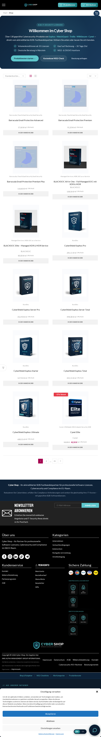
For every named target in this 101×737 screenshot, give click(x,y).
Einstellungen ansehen (50, 728)
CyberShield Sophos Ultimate (26, 432)
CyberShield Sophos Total (75, 371)
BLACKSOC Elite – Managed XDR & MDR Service (26, 245)
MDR (75, 176)
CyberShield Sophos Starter (26, 371)
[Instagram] (10, 556)
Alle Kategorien (59, 676)
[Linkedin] (15, 556)
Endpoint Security (81, 427)
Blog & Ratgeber (26, 676)
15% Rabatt (67, 427)
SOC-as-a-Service (84, 176)
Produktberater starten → (25, 58)
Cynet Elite (75, 432)
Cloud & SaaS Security (24, 115)
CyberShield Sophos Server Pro (26, 309)
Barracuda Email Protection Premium (75, 120)
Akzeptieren (50, 714)
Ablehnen (50, 721)
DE (77, 732)
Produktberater (75, 676)
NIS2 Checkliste (43, 676)
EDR (73, 427)
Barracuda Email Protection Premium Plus (26, 181)
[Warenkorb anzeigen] (96, 13)
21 (55, 461)
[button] (97, 691)
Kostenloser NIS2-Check (53, 58)
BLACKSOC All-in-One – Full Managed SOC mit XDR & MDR (75, 182)
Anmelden (90, 505)
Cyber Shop (20, 655)
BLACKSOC (75, 187)
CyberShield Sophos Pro (75, 245)
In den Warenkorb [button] (25, 133)
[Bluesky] (27, 556)
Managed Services (67, 176)
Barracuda (13, 115)
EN (83, 732)
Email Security (37, 115)
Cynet (61, 427)
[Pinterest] (21, 556)
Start (5, 13)
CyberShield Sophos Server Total (75, 309)
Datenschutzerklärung (46, 734)
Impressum (60, 734)
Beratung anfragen (79, 58)
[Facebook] (4, 556)
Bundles (75, 240)
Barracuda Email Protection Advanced (26, 120)
